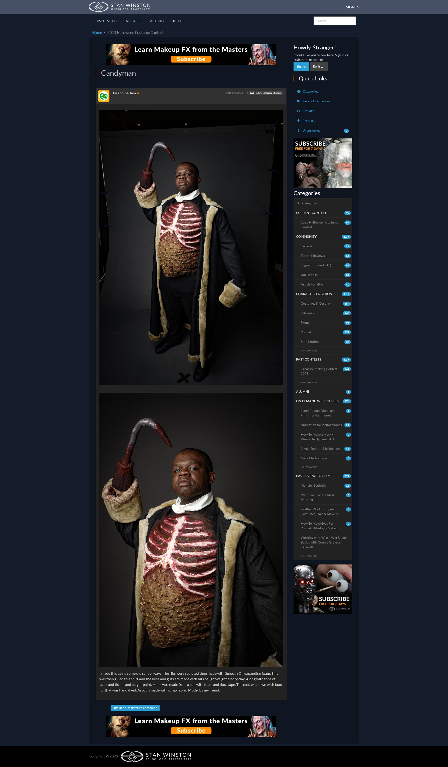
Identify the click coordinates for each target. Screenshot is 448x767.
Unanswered (324, 130)
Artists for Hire (325, 284)
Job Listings (325, 275)
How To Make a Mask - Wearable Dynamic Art (325, 436)
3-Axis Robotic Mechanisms (325, 449)
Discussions (106, 21)
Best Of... (179, 21)
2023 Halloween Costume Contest (265, 93)
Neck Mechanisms (325, 458)
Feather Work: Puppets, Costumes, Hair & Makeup (325, 511)
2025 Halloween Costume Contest (325, 224)
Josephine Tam (124, 93)
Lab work (325, 313)
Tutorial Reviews (325, 256)
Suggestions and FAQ (325, 265)
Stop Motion (325, 342)
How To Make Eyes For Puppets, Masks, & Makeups (325, 525)
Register (133, 708)
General (325, 246)
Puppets (325, 332)
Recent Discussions (316, 101)
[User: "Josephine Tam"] (105, 96)
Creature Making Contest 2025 (325, 371)
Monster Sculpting (325, 485)
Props (325, 322)
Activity (157, 21)
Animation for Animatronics (325, 425)
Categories (133, 21)
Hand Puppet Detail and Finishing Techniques (325, 413)
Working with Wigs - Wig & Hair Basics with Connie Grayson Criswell (324, 542)
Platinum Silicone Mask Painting (325, 497)
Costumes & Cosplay (325, 303)
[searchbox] (334, 20)
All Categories (307, 203)
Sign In (352, 7)
